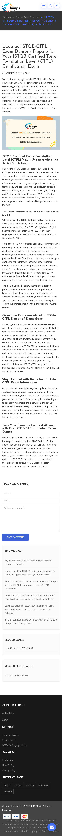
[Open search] (50, 5)
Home (8, 17)
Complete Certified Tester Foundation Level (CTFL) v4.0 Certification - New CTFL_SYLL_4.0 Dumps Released (29, 609)
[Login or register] (57, 5)
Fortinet (30, 785)
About (5, 719)
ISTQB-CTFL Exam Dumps (20, 647)
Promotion (7, 760)
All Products (8, 713)
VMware (8, 791)
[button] (43, 5)
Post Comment (15, 537)
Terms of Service (10, 734)
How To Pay (8, 765)
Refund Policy (8, 740)
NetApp (18, 785)
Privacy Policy (8, 770)
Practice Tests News (25, 17)
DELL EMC (43, 785)
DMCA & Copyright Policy (14, 745)
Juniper (7, 785)
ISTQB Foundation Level (16, 675)
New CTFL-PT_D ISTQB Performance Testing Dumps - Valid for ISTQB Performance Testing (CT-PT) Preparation (31, 585)
